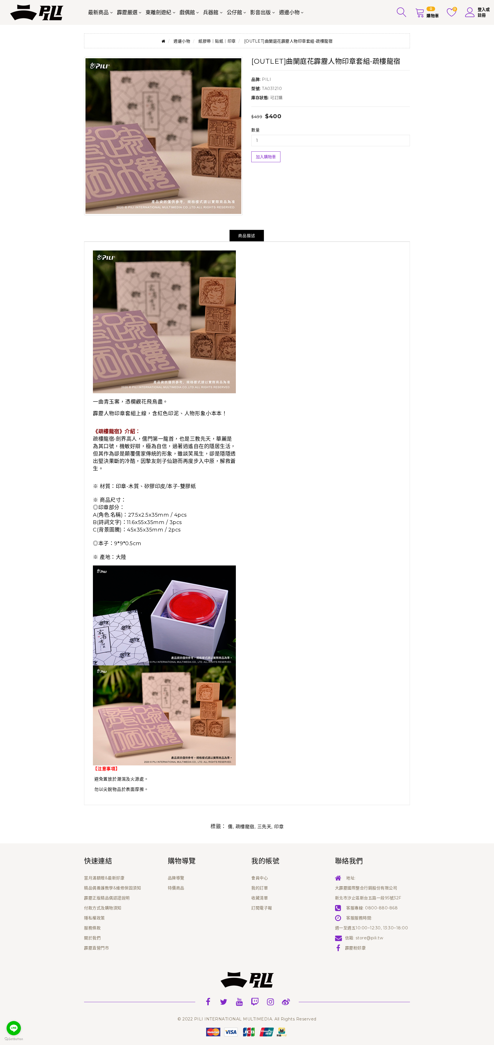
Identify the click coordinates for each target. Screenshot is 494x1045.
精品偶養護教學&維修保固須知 (112, 887)
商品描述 (246, 235)
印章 (279, 826)
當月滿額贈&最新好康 (104, 877)
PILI (266, 79)
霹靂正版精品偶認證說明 (107, 897)
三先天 (264, 826)
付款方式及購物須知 (102, 907)
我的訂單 (259, 887)
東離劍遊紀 (158, 12)
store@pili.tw (369, 937)
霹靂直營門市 (96, 947)
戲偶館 (187, 12)
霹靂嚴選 (127, 12)
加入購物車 (266, 156)
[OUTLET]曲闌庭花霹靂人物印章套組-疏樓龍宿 (288, 41)
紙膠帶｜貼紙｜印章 (217, 41)
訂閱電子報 (261, 907)
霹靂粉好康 (355, 947)
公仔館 (234, 12)
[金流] (247, 1031)
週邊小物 (289, 12)
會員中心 (259, 877)
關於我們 (92, 937)
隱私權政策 (94, 917)
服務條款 (92, 927)
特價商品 (176, 887)
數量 (255, 130)
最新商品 (98, 12)
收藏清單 (259, 897)
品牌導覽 (176, 877)
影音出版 (260, 12)
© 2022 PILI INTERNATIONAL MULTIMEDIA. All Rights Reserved (247, 1019)
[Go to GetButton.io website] (14, 1039)
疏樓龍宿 (245, 826)
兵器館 (210, 12)
